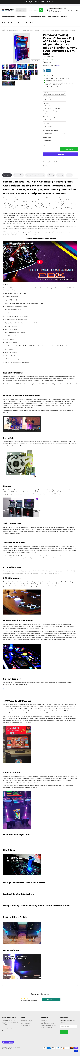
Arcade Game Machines (28, 1022)
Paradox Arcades (49, 59)
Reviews (25, 5)
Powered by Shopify (6, 1048)
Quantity (45, 145)
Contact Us (15, 5)
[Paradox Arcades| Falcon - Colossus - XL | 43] (3, 66)
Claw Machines (25, 1023)
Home (3, 29)
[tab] (7, 175)
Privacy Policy (45, 1022)
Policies (3, 5)
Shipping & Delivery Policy (48, 1025)
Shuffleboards (25, 1025)
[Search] (41, 10)
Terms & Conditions (46, 1027)
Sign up (63, 1032)
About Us (9, 5)
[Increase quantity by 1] (57, 149)
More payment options (60, 158)
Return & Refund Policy (47, 1023)
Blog (20, 5)
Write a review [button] (51, 1000)
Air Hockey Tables (26, 1020)
